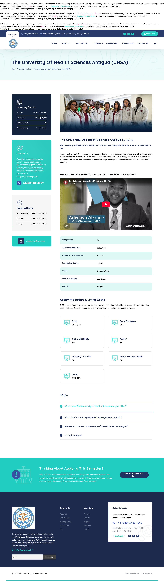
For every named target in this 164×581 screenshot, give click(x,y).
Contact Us (143, 43)
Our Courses (64, 525)
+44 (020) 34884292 (31, 34)
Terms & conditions (132, 574)
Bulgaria (87, 522)
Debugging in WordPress (60, 6)
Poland (86, 529)
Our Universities (25, 69)
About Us (66, 43)
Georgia (87, 518)
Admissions (127, 43)
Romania (87, 525)
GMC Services (82, 43)
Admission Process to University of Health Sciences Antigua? (96, 426)
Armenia (87, 514)
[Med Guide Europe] (124, 34)
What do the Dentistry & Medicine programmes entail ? (93, 417)
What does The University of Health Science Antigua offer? (96, 406)
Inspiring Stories (66, 522)
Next (155, 173)
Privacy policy (147, 574)
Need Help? (12, 34)
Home (54, 43)
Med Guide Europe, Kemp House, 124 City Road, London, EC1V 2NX (66, 34)
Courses (97, 43)
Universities (111, 43)
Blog (61, 529)
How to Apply (65, 518)
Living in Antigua (73, 435)
